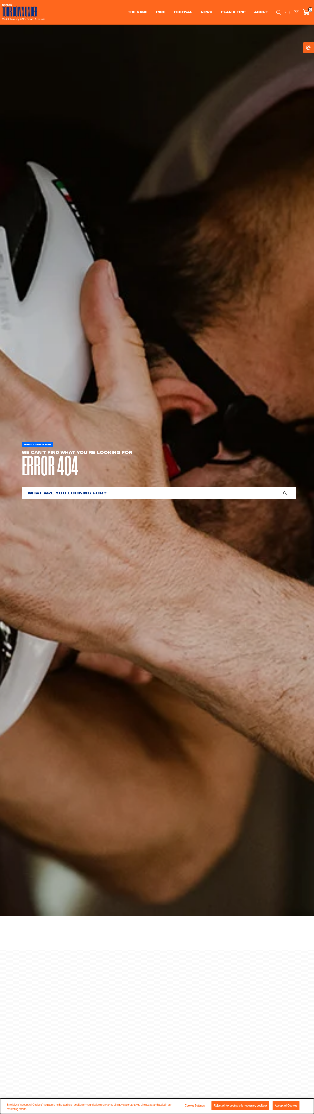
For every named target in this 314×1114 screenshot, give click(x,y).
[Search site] (278, 12)
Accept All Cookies (286, 1105)
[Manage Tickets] (287, 12)
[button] (296, 12)
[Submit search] (285, 493)
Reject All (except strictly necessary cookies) (240, 1105)
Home (28, 444)
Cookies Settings (312, 47)
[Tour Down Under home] (22, 10)
